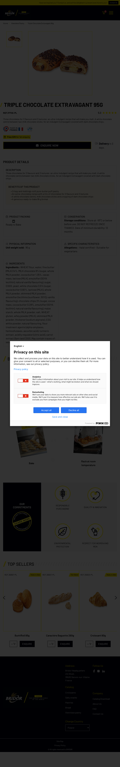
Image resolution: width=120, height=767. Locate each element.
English (18, 346)
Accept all (46, 410)
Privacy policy (21, 369)
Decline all (74, 410)
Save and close (60, 417)
